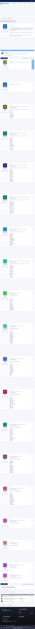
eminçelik (6, 52)
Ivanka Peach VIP (12, 243)
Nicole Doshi (11, 234)
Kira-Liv (11, 138)
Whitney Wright (12, 239)
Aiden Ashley (12, 266)
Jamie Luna (11, 268)
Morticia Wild (12, 270)
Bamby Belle (11, 211)
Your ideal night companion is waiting (15, 577)
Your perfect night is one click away (15, 394)
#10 (30, 291)
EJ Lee (10, 463)
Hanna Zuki (11, 368)
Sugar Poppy (11, 149)
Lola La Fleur (11, 371)
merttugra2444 (5, 328)
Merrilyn (11, 302)
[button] (26, 3)
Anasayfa (14, 3)
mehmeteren (5, 168)
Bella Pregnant (12, 112)
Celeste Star (11, 139)
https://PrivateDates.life (13, 261)
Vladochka (11, 407)
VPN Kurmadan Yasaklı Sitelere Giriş (9, 601)
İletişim (2, 625)
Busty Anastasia (12, 274)
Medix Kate (11, 117)
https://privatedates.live (13, 107)
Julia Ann (11, 171)
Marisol (11, 140)
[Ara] (34, 1)
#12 (30, 357)
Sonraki (6, 58)
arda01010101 (5, 200)
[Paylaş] (32, 24)
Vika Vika (11, 241)
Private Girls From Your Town (14, 135)
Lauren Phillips (12, 403)
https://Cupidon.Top (13, 293)
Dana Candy (11, 405)
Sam (10, 147)
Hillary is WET (12, 179)
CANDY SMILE (12, 114)
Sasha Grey (11, 236)
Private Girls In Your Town (13, 167)
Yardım (9, 625)
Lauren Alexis (12, 208)
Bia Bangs (11, 299)
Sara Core (11, 177)
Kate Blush (11, 332)
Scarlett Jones (12, 369)
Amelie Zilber (12, 461)
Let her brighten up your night (14, 328)
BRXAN (5, 109)
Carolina (11, 338)
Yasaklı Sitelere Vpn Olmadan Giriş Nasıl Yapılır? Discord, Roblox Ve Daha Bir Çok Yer (11, 599)
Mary (10, 374)
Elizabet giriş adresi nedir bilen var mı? (9, 596)
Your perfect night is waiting (14, 545)
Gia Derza (11, 277)
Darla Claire (11, 271)
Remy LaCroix (12, 370)
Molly (10, 237)
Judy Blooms (11, 401)
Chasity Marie (12, 398)
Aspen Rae (11, 439)
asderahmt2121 (5, 232)
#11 (30, 324)
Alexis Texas (11, 502)
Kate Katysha (11, 336)
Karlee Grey (11, 438)
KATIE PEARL (11, 180)
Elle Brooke (11, 142)
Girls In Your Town (12, 231)
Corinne (11, 440)
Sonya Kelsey (12, 469)
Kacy (10, 275)
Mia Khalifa (11, 212)
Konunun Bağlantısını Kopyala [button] (13, 22)
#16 (30, 486)
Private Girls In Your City (13, 199)
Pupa (10, 113)
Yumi (10, 209)
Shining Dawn (12, 433)
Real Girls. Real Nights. (13, 567)
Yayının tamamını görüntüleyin (9, 55)
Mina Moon (11, 495)
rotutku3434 (2, 22)
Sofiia (10, 493)
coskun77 (31, 613)
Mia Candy (11, 148)
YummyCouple (12, 203)
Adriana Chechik (12, 400)
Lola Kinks (11, 430)
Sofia (10, 435)
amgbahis (33, 625)
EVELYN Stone (12, 202)
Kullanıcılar (31, 3)
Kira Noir (11, 341)
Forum (20, 3)
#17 (30, 518)
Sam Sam (11, 304)
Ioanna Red (11, 300)
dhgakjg (5, 361)
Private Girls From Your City (14, 109)
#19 (30, 563)
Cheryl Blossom (12, 238)
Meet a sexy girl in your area (14, 295)
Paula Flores (11, 303)
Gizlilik (7, 625)
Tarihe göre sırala (25, 58)
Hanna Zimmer (12, 240)
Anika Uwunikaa (12, 210)
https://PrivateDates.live (13, 425)
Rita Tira (11, 213)
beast (5, 523)
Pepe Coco (11, 372)
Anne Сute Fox (12, 173)
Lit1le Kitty (11, 170)
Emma (11, 178)
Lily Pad (11, 143)
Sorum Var (21, 596)
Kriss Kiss (11, 273)
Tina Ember (11, 141)
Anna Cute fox (12, 115)
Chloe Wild (11, 436)
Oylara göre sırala (31, 58)
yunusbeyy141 (5, 264)
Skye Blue (11, 307)
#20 (30, 573)
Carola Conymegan (12, 404)
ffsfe (5, 394)
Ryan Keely (11, 339)
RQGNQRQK (5, 427)
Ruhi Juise (11, 334)
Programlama (22, 601)
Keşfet (25, 3)
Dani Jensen (11, 174)
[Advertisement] (17, 11)
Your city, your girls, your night (14, 522)
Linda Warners (12, 146)
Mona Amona (12, 465)
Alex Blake (11, 144)
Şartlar (4, 625)
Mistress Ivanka (12, 267)
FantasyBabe (11, 337)
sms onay (31, 625)
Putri (10, 375)
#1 (33, 24)
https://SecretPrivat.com (13, 229)
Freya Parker (11, 181)
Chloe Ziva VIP (12, 333)
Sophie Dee (11, 466)
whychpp (5, 545)
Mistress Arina (12, 116)
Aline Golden (11, 498)
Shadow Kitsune (12, 145)
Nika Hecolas (11, 176)
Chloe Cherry (11, 244)
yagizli (5, 459)
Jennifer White (12, 205)
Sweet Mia (11, 467)
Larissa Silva (11, 365)
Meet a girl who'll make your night (15, 361)
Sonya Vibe (11, 242)
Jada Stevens (11, 367)
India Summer (12, 504)
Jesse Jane (11, 272)
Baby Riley (11, 471)
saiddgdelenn (5, 136)
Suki (10, 464)
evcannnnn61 (5, 491)
